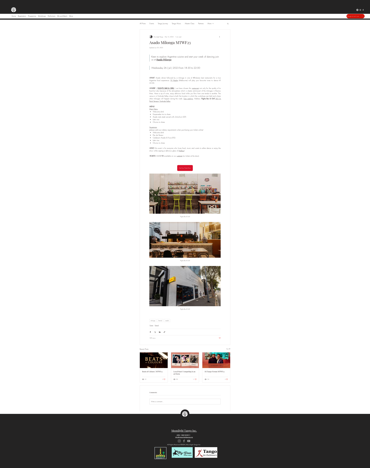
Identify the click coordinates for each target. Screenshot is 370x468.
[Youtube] (357, 10)
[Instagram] (179, 441)
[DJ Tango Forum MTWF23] (216, 360)
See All (228, 349)
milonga (153, 320)
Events (152, 23)
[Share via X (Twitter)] (155, 332)
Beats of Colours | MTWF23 (152, 371)
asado (167, 320)
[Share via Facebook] (150, 332)
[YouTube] (189, 441)
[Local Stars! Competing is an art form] (185, 360)
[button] (51, 16)
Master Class (189, 23)
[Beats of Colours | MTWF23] (154, 360)
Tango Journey (163, 23)
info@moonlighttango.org (184, 437)
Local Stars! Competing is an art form (184, 372)
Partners (201, 23)
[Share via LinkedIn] (160, 332)
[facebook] (363, 10)
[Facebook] (184, 441)
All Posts (143, 23)
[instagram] (360, 10)
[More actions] (219, 37)
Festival (157, 325)
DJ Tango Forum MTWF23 (215, 371)
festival (160, 320)
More (209, 23)
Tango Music (176, 23)
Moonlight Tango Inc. (184, 430)
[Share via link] (164, 332)
